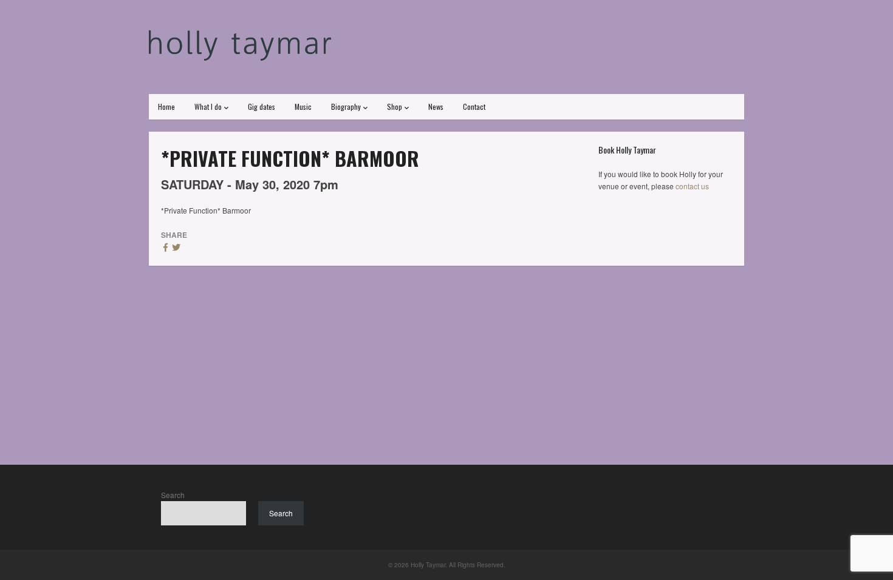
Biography (346, 106)
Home (166, 106)
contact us (692, 186)
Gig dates (261, 106)
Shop (394, 106)
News (435, 106)
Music (303, 106)
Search (173, 495)
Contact (474, 106)
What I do (208, 106)
